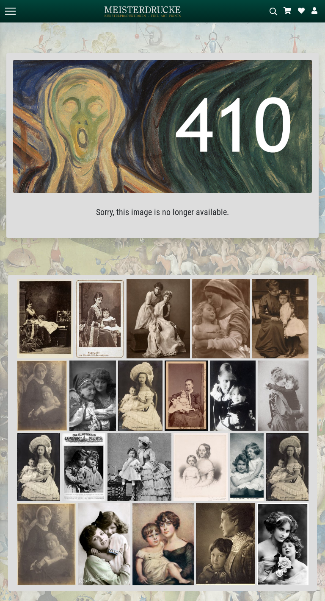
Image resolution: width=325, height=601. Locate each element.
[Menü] (10, 11)
